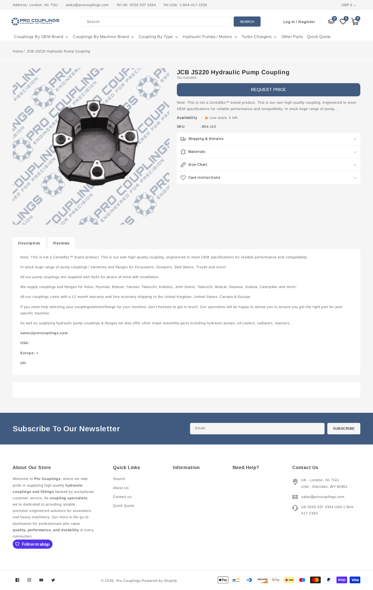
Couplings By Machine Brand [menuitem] (101, 36)
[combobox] (156, 21)
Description (29, 243)
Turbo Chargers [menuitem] (257, 36)
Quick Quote (123, 506)
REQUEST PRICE (268, 89)
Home (18, 51)
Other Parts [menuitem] (292, 36)
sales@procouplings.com (322, 497)
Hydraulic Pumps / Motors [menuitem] (207, 36)
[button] (354, 21)
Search (247, 22)
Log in (289, 22)
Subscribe (344, 428)
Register (306, 22)
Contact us (122, 497)
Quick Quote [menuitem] (319, 36)
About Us (121, 488)
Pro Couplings (128, 581)
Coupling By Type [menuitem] (156, 36)
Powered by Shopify (159, 581)
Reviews (61, 243)
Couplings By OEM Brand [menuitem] (38, 36)
